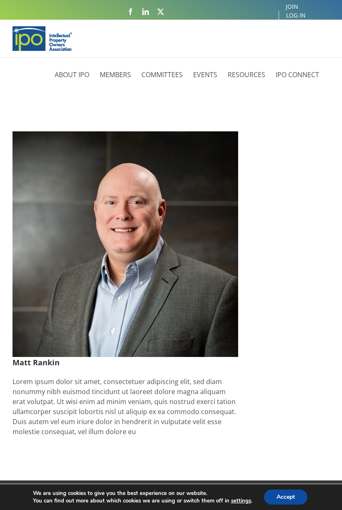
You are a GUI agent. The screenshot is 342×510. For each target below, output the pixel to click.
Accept (286, 497)
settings (241, 501)
